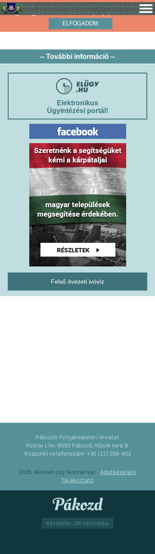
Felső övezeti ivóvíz (77, 281)
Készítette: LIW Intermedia (77, 523)
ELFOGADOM (80, 23)
